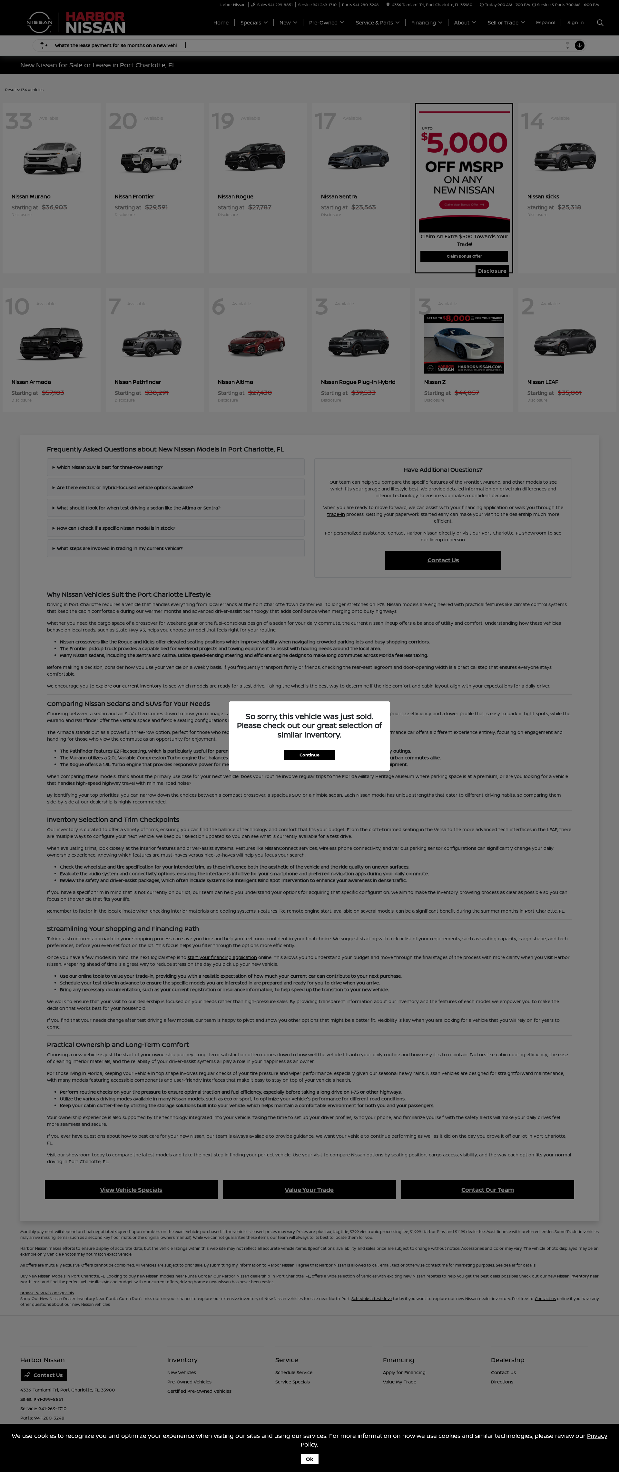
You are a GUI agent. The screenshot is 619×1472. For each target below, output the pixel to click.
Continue (309, 755)
